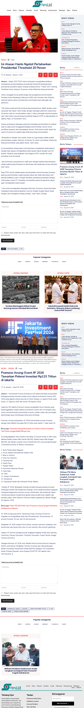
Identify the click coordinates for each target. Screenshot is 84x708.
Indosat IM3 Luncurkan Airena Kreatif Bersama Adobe (69, 130)
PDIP (21, 249)
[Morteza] (2, 75)
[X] (45, 75)
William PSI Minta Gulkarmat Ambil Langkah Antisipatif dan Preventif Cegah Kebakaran (71, 85)
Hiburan (64, 53)
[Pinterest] (50, 75)
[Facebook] (40, 75)
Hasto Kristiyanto (12, 249)
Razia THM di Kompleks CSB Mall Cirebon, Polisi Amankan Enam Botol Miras (71, 122)
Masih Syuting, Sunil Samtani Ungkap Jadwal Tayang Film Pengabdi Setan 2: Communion (71, 57)
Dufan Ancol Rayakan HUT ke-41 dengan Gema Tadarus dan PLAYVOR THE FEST (70, 137)
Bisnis (62, 72)
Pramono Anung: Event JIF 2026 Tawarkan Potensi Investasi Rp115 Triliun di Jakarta (71, 76)
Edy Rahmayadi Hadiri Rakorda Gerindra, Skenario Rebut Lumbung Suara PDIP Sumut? (63, 308)
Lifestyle (62, 127)
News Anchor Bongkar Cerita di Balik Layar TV (71, 24)
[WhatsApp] (55, 75)
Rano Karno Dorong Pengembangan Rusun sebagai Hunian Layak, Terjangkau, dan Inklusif (70, 94)
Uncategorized (66, 37)
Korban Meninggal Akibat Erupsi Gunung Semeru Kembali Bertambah (21, 307)
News (3, 60)
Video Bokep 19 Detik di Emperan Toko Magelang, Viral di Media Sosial (71, 32)
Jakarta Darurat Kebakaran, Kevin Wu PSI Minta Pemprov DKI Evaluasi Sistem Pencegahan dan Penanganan (70, 104)
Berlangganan (62, 703)
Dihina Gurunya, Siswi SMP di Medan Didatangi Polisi (71, 49)
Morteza (8, 75)
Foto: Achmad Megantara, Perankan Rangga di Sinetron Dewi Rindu (71, 41)
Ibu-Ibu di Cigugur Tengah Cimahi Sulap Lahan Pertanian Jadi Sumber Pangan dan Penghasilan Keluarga (71, 114)
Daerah (64, 46)
